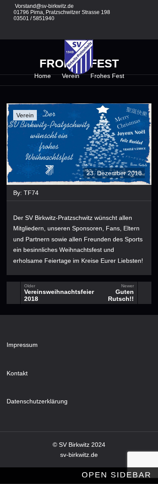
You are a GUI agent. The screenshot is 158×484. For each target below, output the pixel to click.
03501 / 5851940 (34, 18)
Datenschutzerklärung (37, 401)
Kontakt (17, 373)
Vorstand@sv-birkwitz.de (44, 6)
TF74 (31, 192)
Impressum (22, 344)
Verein (25, 115)
